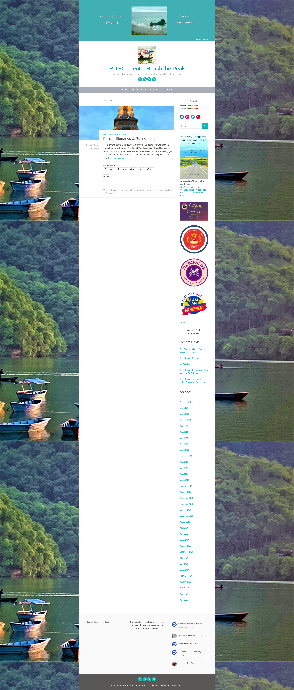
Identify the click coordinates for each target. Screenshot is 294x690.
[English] (183, 105)
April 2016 (184, 600)
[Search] (205, 126)
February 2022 (186, 456)
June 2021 (184, 462)
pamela (181, 663)
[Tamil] (195, 108)
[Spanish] (192, 108)
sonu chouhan (183, 652)
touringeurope (159, 190)
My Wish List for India (188, 364)
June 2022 (184, 432)
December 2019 (186, 498)
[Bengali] (181, 105)
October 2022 (185, 420)
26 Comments (108, 193)
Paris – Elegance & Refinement (129, 138)
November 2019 (186, 504)
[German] (190, 105)
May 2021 (184, 468)
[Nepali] (183, 108)
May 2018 (184, 564)
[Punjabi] (185, 108)
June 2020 (184, 474)
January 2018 (185, 582)
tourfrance (149, 190)
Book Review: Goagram (189, 358)
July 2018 (184, 558)
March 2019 (184, 540)
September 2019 (186, 516)
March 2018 (184, 570)
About (170, 90)
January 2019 (185, 546)
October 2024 (185, 402)
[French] (188, 105)
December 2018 (186, 552)
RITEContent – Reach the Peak (147, 68)
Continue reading (116, 158)
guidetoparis (113, 190)
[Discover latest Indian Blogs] (97, 622)
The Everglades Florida (196, 663)
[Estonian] (185, 105)
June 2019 (184, 528)
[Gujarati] (192, 105)
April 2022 (184, 444)
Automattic (177, 686)
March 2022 (184, 450)
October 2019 (185, 510)
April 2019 (184, 534)
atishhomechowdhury (186, 624)
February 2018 (186, 576)
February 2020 (186, 486)
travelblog (168, 190)
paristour (132, 190)
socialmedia (140, 190)
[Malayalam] (181, 108)
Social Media (139, 90)
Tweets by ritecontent (188, 323)
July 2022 (184, 426)
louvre (121, 190)
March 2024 (184, 408)
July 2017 (184, 594)
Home (124, 90)
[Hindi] (195, 105)
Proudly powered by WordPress (129, 686)
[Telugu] (197, 108)
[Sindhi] (190, 108)
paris (126, 190)
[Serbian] (188, 108)
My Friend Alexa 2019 (114, 134)
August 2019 (185, 522)
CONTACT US (156, 90)
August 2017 (185, 588)
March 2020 (184, 480)
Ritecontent (95, 148)
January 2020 (185, 492)
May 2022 (184, 438)
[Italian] (197, 105)
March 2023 (184, 414)
